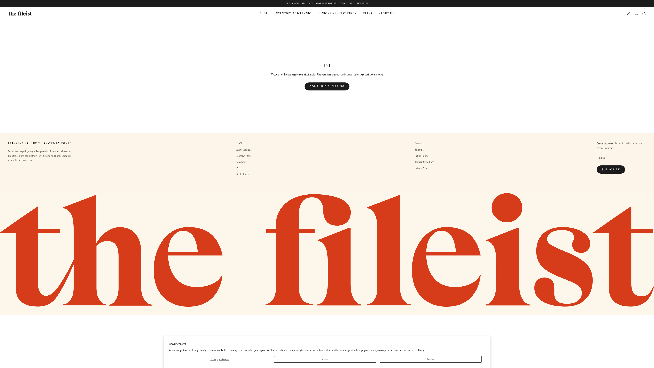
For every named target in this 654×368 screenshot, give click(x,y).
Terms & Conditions (424, 162)
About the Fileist (244, 149)
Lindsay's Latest (243, 156)
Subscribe (611, 169)
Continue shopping (327, 86)
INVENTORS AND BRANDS (293, 13)
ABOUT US (386, 13)
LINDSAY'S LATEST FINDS (337, 13)
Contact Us (420, 143)
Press (238, 168)
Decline (430, 359)
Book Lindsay (242, 174)
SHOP (264, 13)
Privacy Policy (417, 350)
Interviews (241, 162)
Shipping (419, 149)
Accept (325, 359)
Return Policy (421, 156)
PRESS (367, 13)
